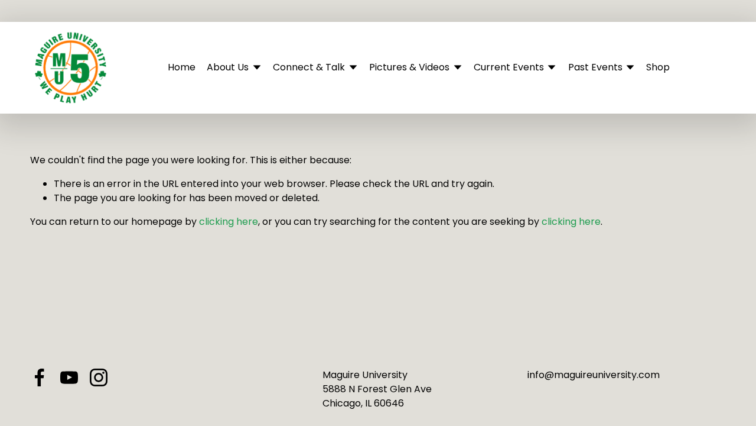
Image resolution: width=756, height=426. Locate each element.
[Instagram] (98, 377)
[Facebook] (39, 377)
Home (181, 67)
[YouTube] (69, 377)
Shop (658, 67)
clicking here (228, 221)
